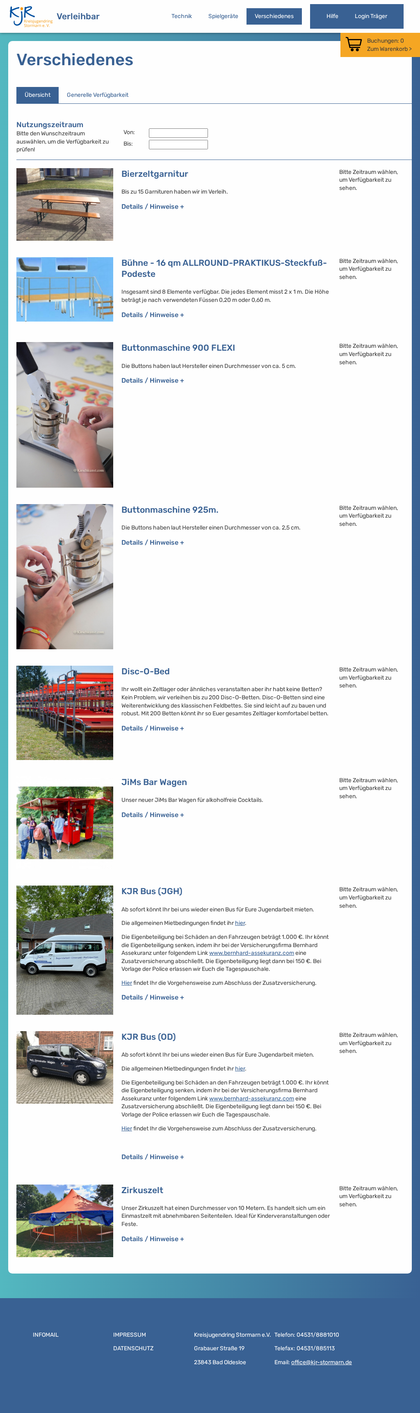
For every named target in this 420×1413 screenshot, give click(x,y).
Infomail (46, 1334)
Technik (181, 16)
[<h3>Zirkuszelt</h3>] (64, 1221)
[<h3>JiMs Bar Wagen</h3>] (64, 823)
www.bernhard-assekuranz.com (251, 953)
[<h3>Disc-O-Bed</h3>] (64, 713)
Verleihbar (78, 16)
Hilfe (332, 16)
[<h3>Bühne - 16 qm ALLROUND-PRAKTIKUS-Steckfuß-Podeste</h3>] (64, 291)
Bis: (128, 143)
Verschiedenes (274, 16)
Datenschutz (133, 1348)
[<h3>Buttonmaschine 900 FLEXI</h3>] (64, 414)
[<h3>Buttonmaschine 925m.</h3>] (64, 576)
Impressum (129, 1334)
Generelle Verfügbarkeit (97, 94)
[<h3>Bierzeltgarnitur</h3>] (64, 204)
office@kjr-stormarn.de (321, 1362)
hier (240, 923)
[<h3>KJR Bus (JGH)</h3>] (64, 950)
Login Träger (371, 16)
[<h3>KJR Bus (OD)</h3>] (64, 1099)
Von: (129, 132)
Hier (126, 982)
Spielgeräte (223, 16)
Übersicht (37, 94)
